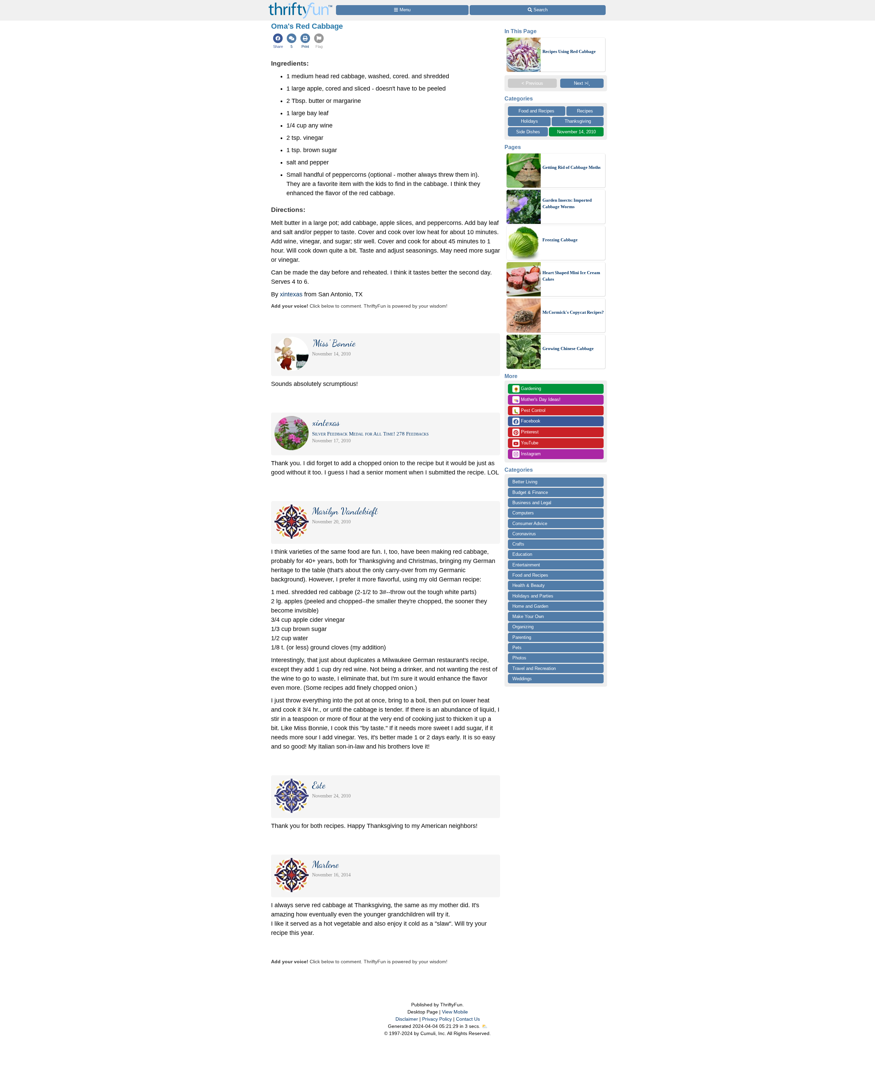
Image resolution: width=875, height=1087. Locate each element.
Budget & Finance (530, 492)
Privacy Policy (437, 1019)
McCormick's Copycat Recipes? (573, 312)
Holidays (529, 121)
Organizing (523, 626)
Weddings (522, 678)
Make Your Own (528, 616)
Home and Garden (530, 606)
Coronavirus (524, 533)
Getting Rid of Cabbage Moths (571, 167)
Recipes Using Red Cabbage (569, 51)
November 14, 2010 (576, 131)
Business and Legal (531, 502)
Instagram (530, 453)
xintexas (291, 294)
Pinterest (529, 431)
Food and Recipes (536, 110)
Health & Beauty (528, 585)
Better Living (524, 481)
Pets (517, 647)
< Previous (532, 83)
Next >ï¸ (582, 83)
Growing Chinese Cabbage (568, 348)
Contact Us (468, 1019)
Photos (519, 657)
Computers (523, 512)
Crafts (518, 544)
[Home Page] (300, 4)
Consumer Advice (529, 523)
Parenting (521, 637)
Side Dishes (528, 131)
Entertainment (526, 564)
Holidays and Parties (532, 596)
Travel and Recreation (534, 668)
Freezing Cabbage (560, 239)
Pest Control (529, 411)
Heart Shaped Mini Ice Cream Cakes (571, 276)
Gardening (527, 389)
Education (522, 554)
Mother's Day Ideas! (537, 400)
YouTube (529, 442)
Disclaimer (406, 1019)
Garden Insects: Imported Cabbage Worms (567, 204)
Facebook (530, 421)
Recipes (585, 110)
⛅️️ (484, 1026)
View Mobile (455, 1012)
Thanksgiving (578, 121)
